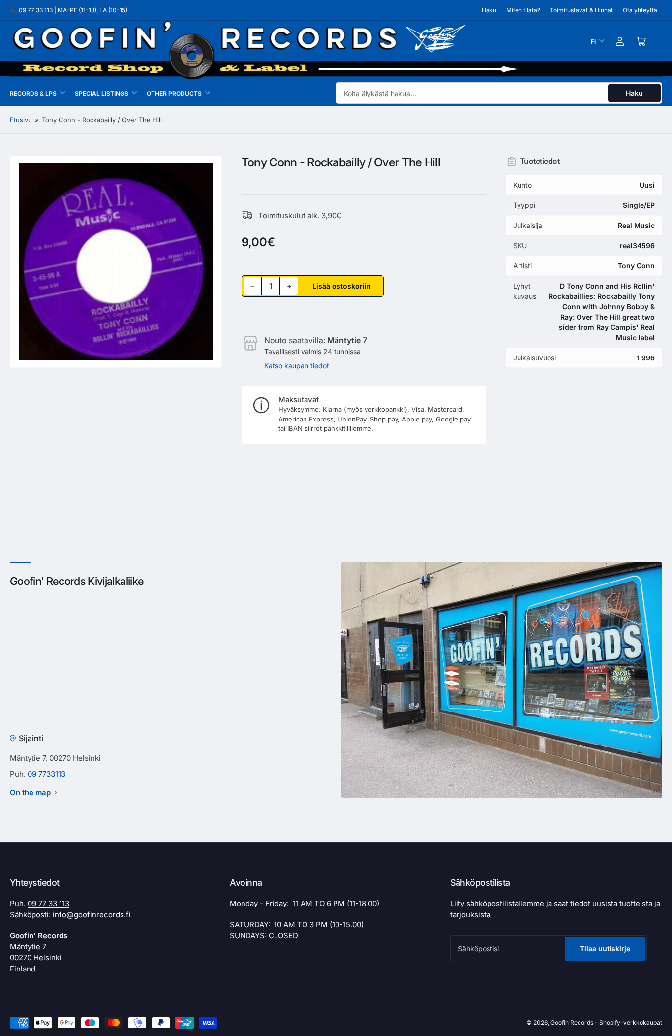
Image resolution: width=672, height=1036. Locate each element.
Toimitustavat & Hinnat (581, 10)
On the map (30, 792)
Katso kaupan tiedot (296, 365)
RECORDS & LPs (33, 93)
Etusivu (21, 120)
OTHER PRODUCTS (174, 93)
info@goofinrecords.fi (92, 914)
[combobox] (499, 93)
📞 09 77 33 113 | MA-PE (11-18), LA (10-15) (68, 10)
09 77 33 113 (48, 903)
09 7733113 (46, 773)
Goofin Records (571, 1022)
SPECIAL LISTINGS (101, 93)
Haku (489, 10)
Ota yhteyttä (640, 10)
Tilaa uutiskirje (605, 948)
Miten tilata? (523, 10)
